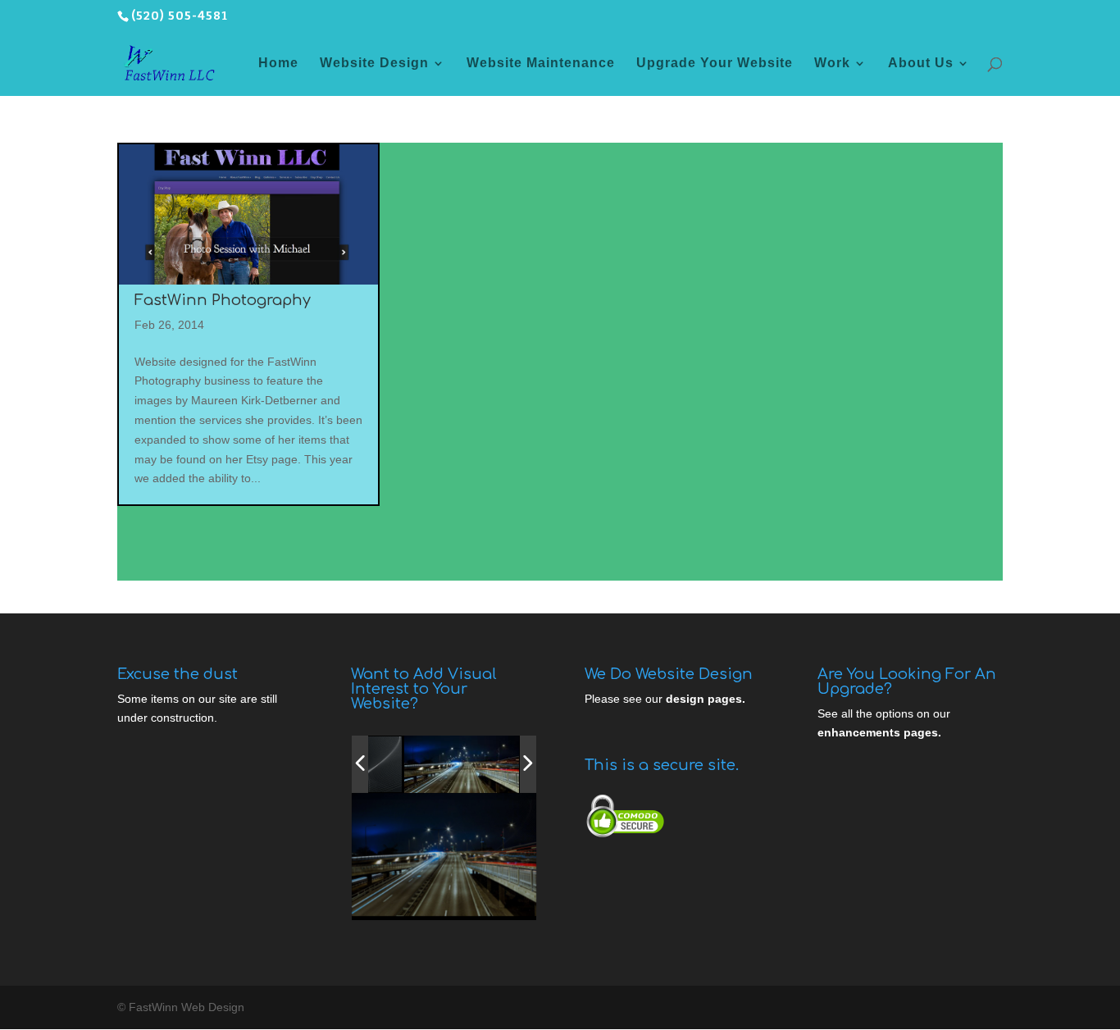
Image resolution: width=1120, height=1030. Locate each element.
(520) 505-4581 (179, 16)
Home (278, 63)
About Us (921, 63)
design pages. (705, 698)
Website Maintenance (541, 63)
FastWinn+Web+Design (433, 903)
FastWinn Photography (222, 300)
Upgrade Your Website (714, 63)
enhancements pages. (879, 732)
